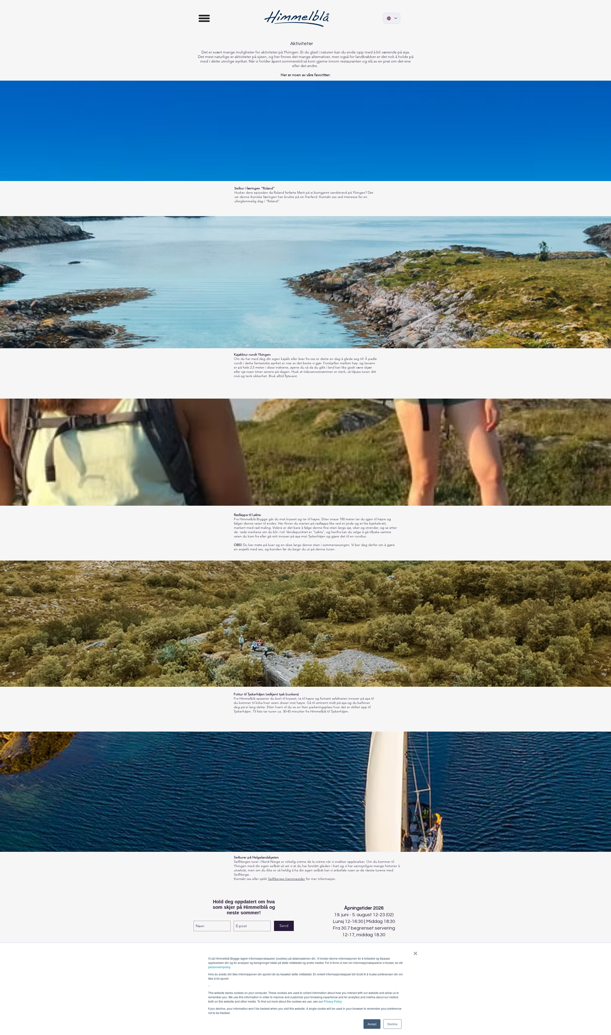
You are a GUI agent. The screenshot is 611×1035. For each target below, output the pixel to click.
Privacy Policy (333, 1001)
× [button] (415, 952)
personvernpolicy (219, 967)
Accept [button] (372, 1024)
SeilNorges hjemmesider (286, 879)
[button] (204, 18)
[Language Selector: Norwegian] (391, 18)
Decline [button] (392, 1024)
